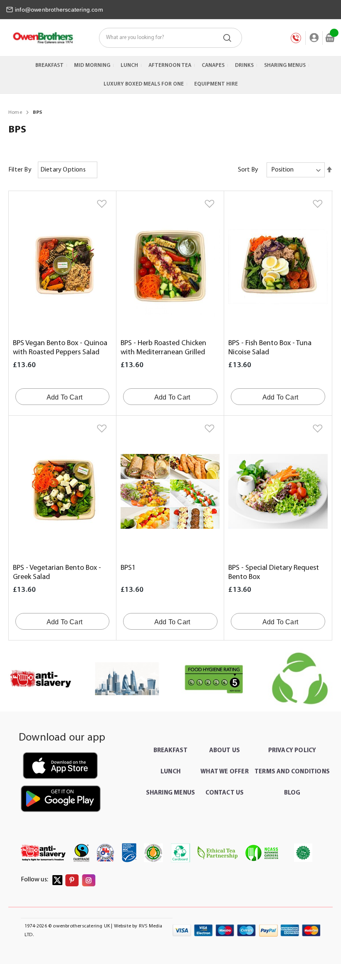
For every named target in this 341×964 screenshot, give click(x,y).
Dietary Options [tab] (63, 170)
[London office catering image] (127, 679)
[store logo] (42, 38)
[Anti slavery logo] (40, 679)
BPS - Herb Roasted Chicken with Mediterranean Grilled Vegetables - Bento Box (163, 352)
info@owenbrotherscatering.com (59, 9)
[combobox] (170, 38)
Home (15, 112)
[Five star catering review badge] (213, 679)
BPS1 (128, 568)
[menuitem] (49, 65)
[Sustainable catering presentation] (300, 679)
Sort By (248, 170)
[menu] (170, 74)
